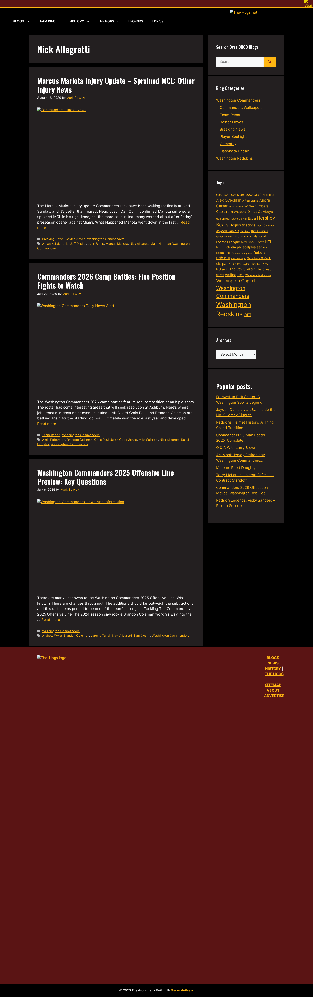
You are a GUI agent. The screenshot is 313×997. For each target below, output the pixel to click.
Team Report (51, 435)
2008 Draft (269, 195)
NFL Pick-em (226, 247)
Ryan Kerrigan (238, 258)
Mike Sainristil (148, 439)
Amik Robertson (53, 439)
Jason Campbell (265, 225)
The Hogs (106, 21)
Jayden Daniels (227, 231)
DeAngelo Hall (239, 218)
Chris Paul (101, 439)
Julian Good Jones (123, 439)
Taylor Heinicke (251, 264)
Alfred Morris (250, 200)
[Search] (270, 62)
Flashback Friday (234, 151)
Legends (135, 21)
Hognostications (242, 225)
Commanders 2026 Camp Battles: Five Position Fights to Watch (106, 281)
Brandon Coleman (79, 439)
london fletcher (224, 236)
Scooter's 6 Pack (259, 258)
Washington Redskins (234, 158)
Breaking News (53, 239)
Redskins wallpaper (242, 253)
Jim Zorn (245, 231)
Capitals (223, 212)
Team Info (47, 21)
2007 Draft (253, 195)
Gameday (228, 144)
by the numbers (256, 206)
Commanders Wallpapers (241, 107)
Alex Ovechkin (228, 200)
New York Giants (252, 242)
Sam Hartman (161, 243)
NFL (268, 242)
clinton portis (238, 212)
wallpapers (234, 274)
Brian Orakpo (236, 206)
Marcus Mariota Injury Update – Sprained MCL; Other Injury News (116, 85)
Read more (46, 424)
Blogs (18, 21)
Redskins (223, 253)
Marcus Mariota (117, 243)
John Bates (96, 243)
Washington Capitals (237, 280)
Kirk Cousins (259, 231)
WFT (247, 315)
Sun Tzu (236, 264)
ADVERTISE (274, 696)
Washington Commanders (106, 239)
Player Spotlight (233, 136)
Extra (252, 218)
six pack (223, 263)
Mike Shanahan (242, 236)
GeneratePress (182, 990)
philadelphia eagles (252, 247)
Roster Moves (75, 239)
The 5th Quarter (242, 269)
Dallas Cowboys (260, 212)
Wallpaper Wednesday (258, 275)
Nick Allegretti (139, 243)
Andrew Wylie (52, 635)
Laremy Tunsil (100, 635)
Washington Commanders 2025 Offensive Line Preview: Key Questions (105, 477)
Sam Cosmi (142, 635)
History (77, 21)
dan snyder (223, 218)
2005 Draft (222, 195)
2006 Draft (237, 194)
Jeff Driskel (78, 243)
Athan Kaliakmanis (55, 243)
